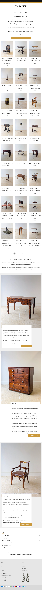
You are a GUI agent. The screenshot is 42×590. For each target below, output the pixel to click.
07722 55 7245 (3, 577)
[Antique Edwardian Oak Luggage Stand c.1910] (21, 152)
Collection (10, 10)
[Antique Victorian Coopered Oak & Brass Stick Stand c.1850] (7, 101)
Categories (30, 10)
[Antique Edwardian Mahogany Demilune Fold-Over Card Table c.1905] (21, 101)
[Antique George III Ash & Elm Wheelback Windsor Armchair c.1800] (35, 177)
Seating (25, 10)
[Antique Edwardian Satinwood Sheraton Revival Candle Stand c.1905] (21, 231)
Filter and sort (21, 38)
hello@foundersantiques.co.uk (6, 575)
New (15, 12)
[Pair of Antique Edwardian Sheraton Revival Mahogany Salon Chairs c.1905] (7, 204)
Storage (20, 10)
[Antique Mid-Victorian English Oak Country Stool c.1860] (21, 76)
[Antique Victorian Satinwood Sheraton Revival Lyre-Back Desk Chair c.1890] (35, 101)
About (21, 12)
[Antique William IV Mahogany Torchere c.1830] (7, 76)
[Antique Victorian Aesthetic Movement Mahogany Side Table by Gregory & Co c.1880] (35, 231)
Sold (18, 12)
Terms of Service (24, 570)
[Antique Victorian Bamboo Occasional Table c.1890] (35, 49)
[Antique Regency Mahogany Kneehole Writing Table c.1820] (7, 152)
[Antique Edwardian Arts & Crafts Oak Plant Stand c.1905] (7, 177)
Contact (26, 12)
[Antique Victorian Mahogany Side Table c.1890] (35, 152)
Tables (15, 10)
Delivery (23, 566)
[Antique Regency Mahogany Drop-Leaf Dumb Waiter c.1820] (35, 76)
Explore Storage (34, 435)
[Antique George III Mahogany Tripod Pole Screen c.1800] (21, 127)
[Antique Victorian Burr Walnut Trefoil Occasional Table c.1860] (35, 204)
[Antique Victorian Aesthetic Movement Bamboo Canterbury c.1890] (21, 204)
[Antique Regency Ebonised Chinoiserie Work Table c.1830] (7, 127)
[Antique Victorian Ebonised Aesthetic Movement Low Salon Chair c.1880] (7, 49)
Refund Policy (24, 568)
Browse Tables (26, 346)
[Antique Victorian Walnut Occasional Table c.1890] (35, 127)
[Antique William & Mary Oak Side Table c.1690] (21, 49)
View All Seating (25, 524)
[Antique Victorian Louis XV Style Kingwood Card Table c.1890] (21, 177)
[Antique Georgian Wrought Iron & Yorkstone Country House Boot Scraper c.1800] (7, 231)
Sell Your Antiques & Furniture (27, 564)
